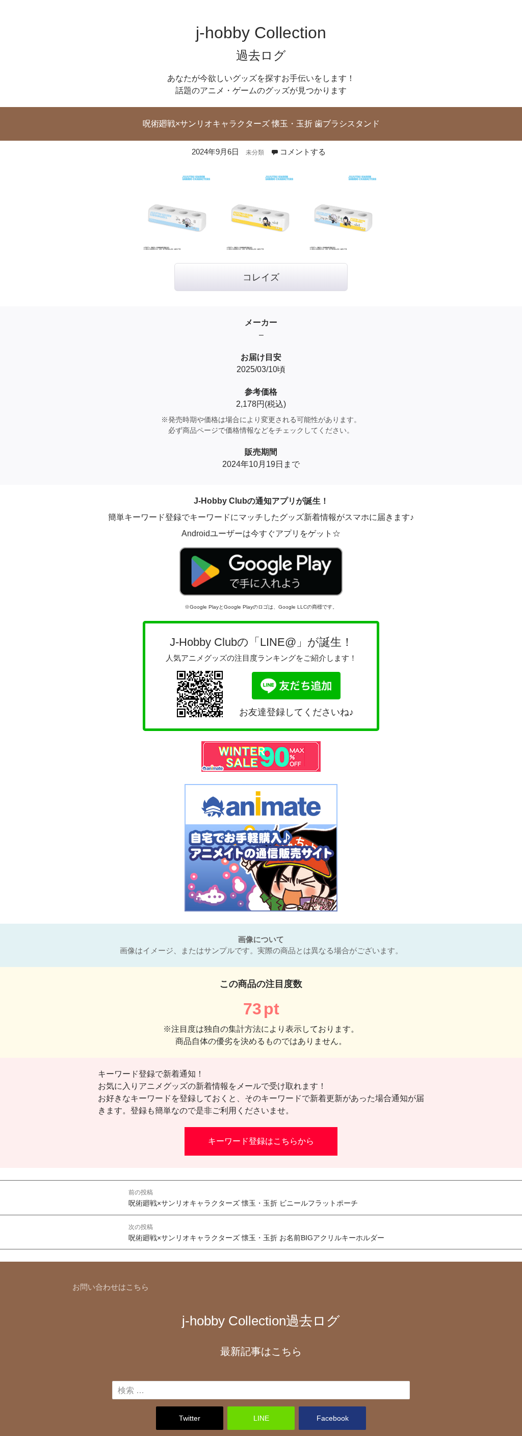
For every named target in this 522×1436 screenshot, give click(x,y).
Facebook (333, 1418)
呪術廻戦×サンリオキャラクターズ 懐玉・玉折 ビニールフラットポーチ (243, 1198)
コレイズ (261, 277)
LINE (261, 1418)
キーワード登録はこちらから (261, 1141)
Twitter (189, 1418)
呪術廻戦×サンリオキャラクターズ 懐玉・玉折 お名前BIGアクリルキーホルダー (256, 1232)
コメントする (303, 151)
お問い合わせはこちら (110, 1287)
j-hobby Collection (261, 1320)
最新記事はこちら (261, 1351)
